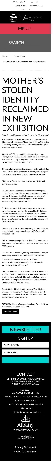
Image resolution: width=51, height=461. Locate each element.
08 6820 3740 (21, 5)
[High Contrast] (28, 1)
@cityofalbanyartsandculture (27, 412)
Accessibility (19, 2)
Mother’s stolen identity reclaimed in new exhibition (24, 61)
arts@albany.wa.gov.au (25, 384)
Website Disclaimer (25, 451)
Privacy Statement (25, 447)
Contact (25, 9)
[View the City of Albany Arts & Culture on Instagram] (9, 5)
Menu (24, 28)
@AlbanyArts (27, 408)
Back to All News (10, 311)
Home (4, 56)
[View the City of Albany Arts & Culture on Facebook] (11, 5)
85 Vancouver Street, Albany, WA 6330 (25, 396)
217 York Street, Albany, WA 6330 (25, 404)
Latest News (20, 56)
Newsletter (36, 5)
